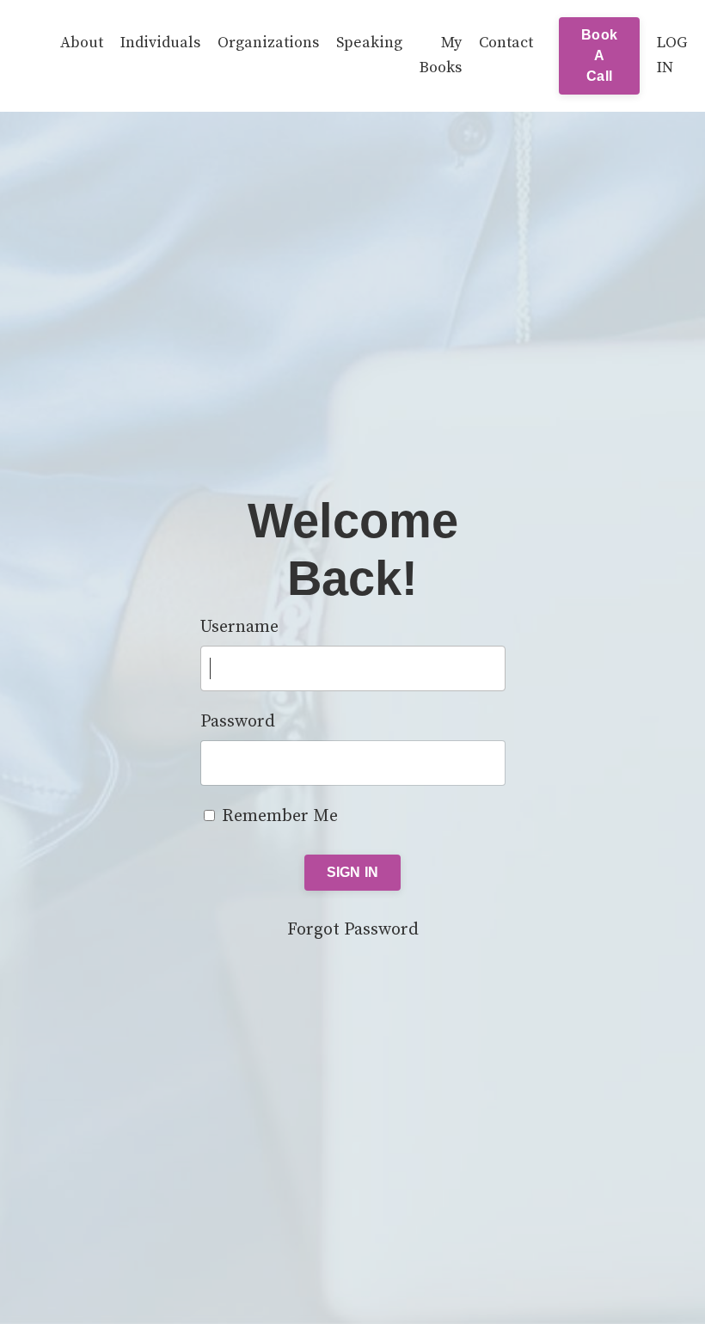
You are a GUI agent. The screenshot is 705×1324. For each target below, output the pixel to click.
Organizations (268, 42)
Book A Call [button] (599, 55)
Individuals (160, 42)
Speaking (369, 42)
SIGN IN (353, 872)
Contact (506, 42)
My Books (441, 55)
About (81, 42)
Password (237, 721)
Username (239, 627)
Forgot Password (353, 930)
